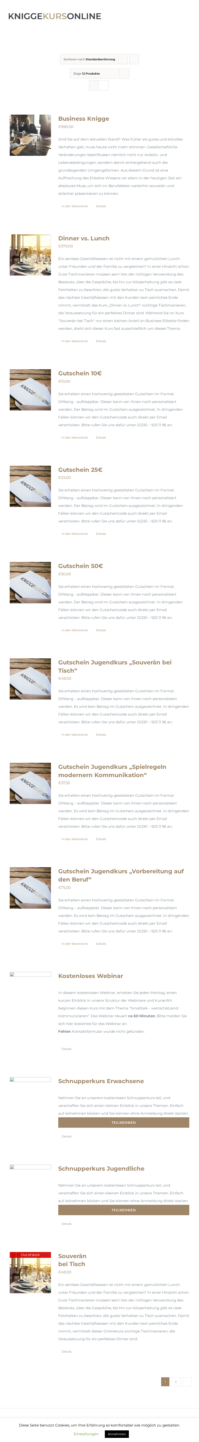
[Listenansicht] (103, 85)
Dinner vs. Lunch (84, 238)
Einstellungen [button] (86, 1434)
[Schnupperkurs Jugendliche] (30, 1185)
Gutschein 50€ (80, 565)
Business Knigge (83, 118)
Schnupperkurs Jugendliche (101, 1168)
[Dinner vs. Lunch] (30, 255)
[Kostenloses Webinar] (30, 992)
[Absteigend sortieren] (134, 59)
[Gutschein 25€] (30, 486)
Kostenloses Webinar (90, 975)
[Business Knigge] (30, 135)
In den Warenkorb (75, 206)
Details (101, 206)
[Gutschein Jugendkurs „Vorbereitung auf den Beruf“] (30, 887)
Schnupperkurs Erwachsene (101, 1081)
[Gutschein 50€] (30, 582)
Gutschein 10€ (80, 373)
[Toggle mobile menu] (190, 11)
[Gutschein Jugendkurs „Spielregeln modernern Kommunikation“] (30, 783)
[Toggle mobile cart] (181, 11)
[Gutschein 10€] (30, 389)
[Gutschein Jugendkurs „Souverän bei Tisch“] (30, 679)
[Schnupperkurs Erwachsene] (30, 1097)
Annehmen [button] (117, 1434)
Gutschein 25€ (80, 469)
